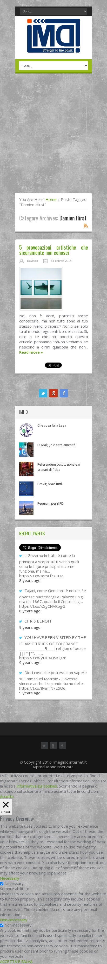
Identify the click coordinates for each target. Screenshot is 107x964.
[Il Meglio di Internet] (53, 47)
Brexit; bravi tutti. (50, 484)
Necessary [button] (9, 878)
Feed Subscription (86, 225)
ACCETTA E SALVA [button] (16, 961)
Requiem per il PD (50, 503)
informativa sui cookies (37, 786)
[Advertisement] (53, 136)
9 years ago (30, 627)
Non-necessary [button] (13, 919)
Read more (31, 352)
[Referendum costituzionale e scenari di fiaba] (26, 469)
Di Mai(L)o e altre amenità (56, 445)
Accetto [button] (7, 796)
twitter (43, 393)
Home (51, 199)
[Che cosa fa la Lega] (26, 430)
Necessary (14, 883)
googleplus (53, 393)
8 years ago (30, 580)
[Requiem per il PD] (26, 508)
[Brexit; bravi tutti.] (26, 488)
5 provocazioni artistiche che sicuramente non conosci (53, 249)
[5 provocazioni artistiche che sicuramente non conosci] (53, 290)
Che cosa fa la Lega (51, 425)
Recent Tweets (32, 533)
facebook (64, 393)
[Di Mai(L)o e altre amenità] (26, 449)
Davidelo (32, 260)
